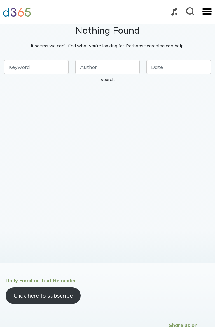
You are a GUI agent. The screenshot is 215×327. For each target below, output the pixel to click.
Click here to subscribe (43, 295)
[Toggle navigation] (207, 12)
